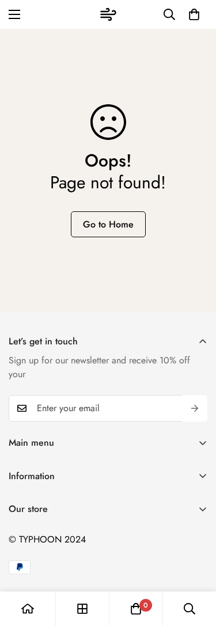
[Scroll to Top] (195, 564)
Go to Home (108, 224)
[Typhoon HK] (108, 14)
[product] (28, 609)
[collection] (82, 608)
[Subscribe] (194, 408)
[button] (194, 14)
